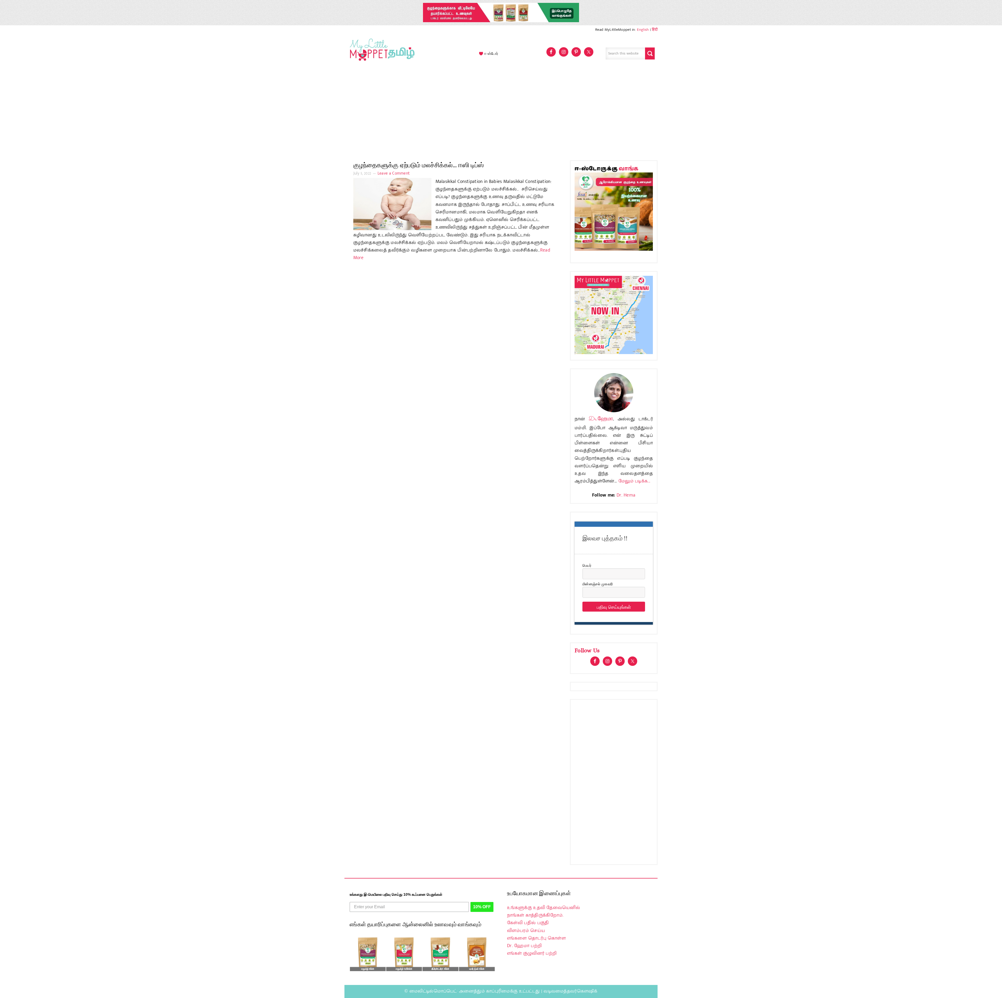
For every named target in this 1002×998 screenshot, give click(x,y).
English (643, 29)
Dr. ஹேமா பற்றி (524, 946)
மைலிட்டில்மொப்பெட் (433, 991)
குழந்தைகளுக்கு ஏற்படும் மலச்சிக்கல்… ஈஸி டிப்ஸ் (418, 165)
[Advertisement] (501, 113)
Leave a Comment (394, 173)
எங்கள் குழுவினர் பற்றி (532, 953)
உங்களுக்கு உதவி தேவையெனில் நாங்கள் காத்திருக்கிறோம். (543, 911)
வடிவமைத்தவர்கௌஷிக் (570, 991)
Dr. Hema (626, 495)
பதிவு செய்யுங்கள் (614, 606)
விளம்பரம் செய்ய (526, 931)
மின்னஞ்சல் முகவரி (597, 583)
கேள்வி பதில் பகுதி (528, 923)
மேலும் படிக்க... (634, 481)
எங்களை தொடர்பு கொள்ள (536, 938)
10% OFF (482, 907)
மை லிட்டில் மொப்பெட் (381, 53)
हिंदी (655, 29)
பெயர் (586, 565)
